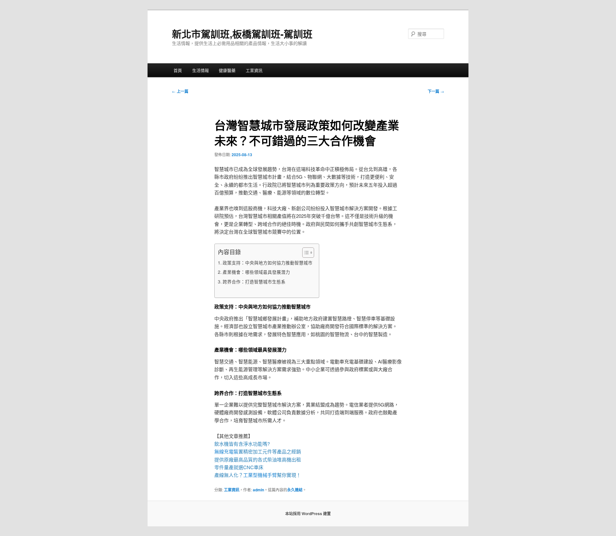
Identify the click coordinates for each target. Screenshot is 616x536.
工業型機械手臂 (260, 474)
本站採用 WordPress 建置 (308, 513)
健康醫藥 (227, 70)
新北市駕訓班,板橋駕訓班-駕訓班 (242, 33)
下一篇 (436, 91)
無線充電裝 (228, 451)
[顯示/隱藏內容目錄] (304, 252)
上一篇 (180, 91)
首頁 (178, 70)
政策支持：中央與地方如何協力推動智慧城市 (267, 262)
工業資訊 (254, 70)
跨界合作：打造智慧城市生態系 (254, 281)
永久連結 (295, 490)
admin (258, 490)
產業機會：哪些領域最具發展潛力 (256, 272)
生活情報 (200, 70)
